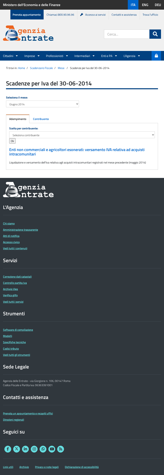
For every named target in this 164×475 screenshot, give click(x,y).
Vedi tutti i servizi (13, 301)
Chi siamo (9, 223)
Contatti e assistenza (124, 14)
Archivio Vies (10, 289)
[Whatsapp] (43, 449)
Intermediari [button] (82, 55)
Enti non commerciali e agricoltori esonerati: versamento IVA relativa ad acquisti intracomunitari (77, 152)
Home (21, 68)
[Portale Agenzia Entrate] (28, 34)
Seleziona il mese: (17, 97)
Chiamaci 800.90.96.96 (60, 14)
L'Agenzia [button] (130, 55)
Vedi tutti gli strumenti (16, 355)
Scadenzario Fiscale (41, 68)
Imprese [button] (30, 55)
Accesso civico (11, 242)
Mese (61, 68)
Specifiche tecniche (14, 342)
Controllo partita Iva (15, 283)
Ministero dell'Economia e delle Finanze (31, 4)
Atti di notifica (11, 236)
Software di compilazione (18, 330)
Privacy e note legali (47, 467)
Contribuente (41, 119)
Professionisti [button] (55, 55)
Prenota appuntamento (27, 14)
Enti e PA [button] (107, 55)
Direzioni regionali (13, 419)
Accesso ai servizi (95, 14)
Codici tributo (11, 348)
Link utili (8, 467)
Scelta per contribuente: (23, 128)
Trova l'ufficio (150, 14)
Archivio (24, 467)
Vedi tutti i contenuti (15, 248)
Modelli (7, 336)
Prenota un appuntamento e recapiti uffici (28, 413)
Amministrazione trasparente (20, 229)
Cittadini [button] (8, 55)
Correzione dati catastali (17, 276)
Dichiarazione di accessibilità (82, 467)
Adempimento (17, 119)
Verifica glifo (10, 295)
